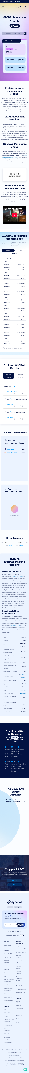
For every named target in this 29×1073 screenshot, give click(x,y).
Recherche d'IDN (15, 625)
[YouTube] (18, 931)
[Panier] (20, 7)
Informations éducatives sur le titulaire (14, 1057)
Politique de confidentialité (14, 1052)
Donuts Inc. (22, 690)
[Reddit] (20, 931)
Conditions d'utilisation (14, 1055)
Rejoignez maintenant (20, 924)
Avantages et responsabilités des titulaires (14, 1060)
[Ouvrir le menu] (26, 7)
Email (15, 880)
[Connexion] (16, 7)
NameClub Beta (20, 992)
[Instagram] (10, 931)
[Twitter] (15, 931)
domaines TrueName (17, 576)
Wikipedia (23, 693)
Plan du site (19, 1012)
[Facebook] (8, 931)
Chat (15, 884)
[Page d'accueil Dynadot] (2, 7)
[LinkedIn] (13, 931)
